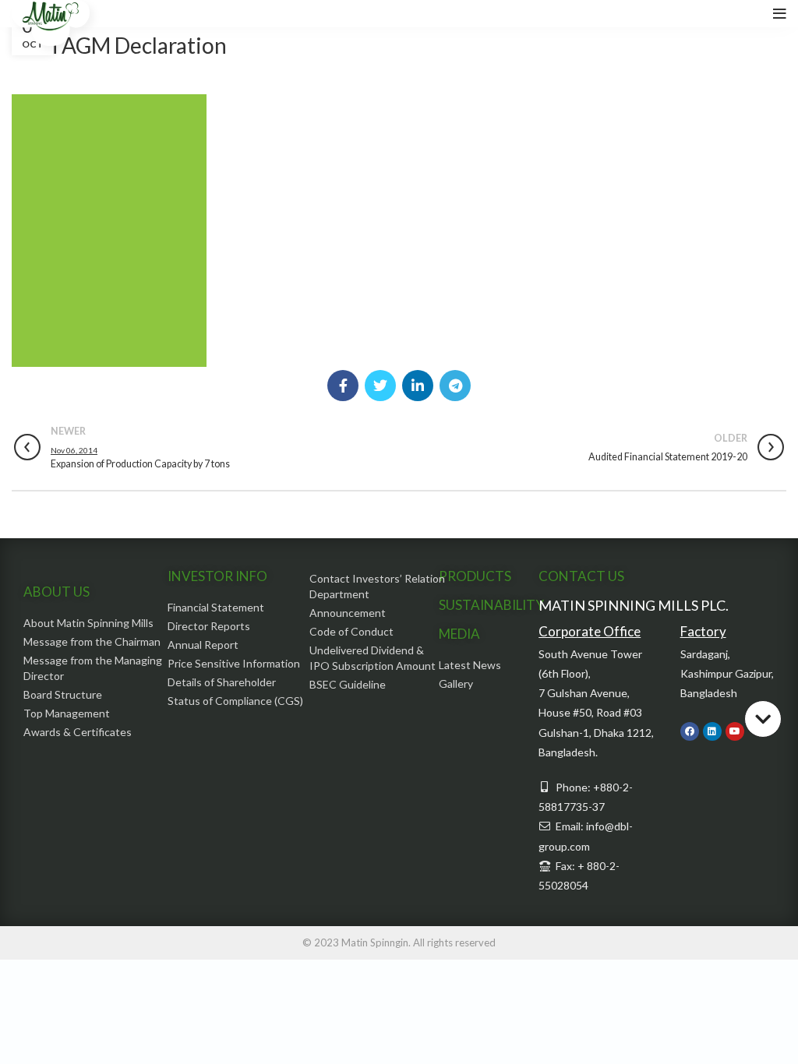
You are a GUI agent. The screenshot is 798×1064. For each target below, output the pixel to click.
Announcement (347, 612)
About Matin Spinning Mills (88, 622)
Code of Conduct (351, 631)
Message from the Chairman (92, 641)
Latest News (470, 664)
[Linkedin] (712, 731)
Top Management (66, 713)
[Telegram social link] (455, 385)
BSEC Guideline (347, 684)
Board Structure (62, 694)
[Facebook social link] (342, 385)
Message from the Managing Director (92, 668)
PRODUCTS (475, 576)
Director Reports (209, 625)
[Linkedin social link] (417, 385)
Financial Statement (216, 607)
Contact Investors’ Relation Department (377, 586)
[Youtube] (735, 731)
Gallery (456, 683)
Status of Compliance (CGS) (235, 700)
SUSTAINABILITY (491, 605)
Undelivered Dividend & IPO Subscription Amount (372, 657)
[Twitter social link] (380, 385)
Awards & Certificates (77, 731)
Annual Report (203, 644)
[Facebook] (689, 731)
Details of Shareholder (222, 682)
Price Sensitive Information (234, 663)
